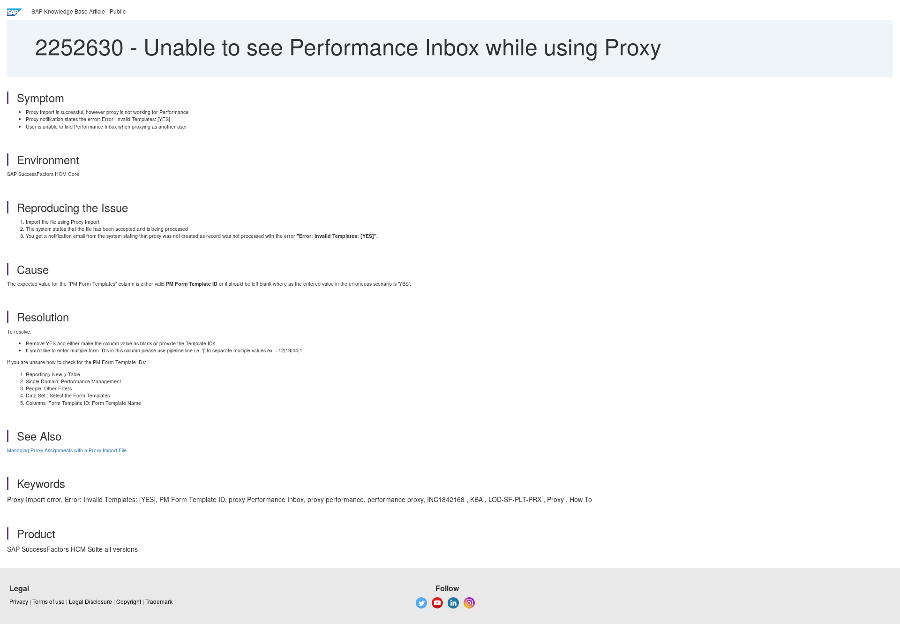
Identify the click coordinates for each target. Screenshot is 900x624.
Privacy (18, 601)
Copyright (128, 601)
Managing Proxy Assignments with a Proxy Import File (67, 450)
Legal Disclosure (90, 601)
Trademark (158, 601)
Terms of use (48, 601)
